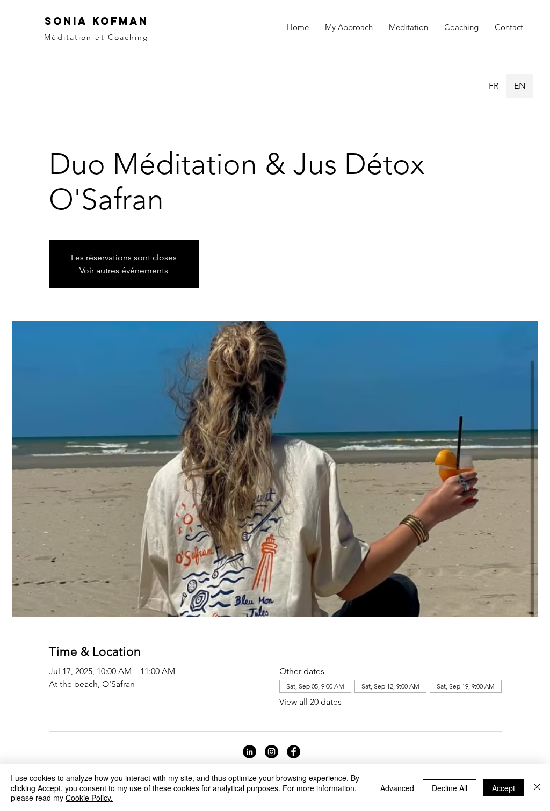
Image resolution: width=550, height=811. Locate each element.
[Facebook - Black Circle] (293, 751)
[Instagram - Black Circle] (271, 751)
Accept (503, 788)
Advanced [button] (397, 788)
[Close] (537, 787)
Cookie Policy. (89, 797)
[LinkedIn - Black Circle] (249, 751)
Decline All (449, 788)
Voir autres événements (123, 270)
